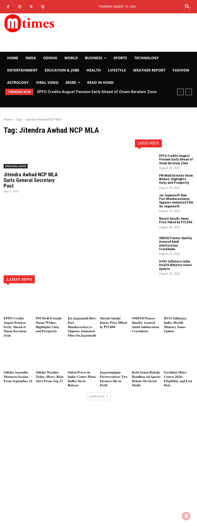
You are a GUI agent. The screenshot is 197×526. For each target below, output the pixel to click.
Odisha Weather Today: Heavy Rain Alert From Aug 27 (49, 376)
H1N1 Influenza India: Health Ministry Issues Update (175, 265)
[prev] (180, 92)
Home (8, 119)
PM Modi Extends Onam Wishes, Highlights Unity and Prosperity (176, 179)
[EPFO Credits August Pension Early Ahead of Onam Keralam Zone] (145, 161)
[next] (188, 92)
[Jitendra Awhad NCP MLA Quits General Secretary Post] (33, 153)
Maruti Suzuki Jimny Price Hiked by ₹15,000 (175, 220)
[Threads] (42, 6)
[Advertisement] (131, 32)
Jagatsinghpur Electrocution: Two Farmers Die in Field (113, 379)
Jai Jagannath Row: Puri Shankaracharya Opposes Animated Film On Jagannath (176, 200)
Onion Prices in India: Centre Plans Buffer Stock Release (82, 379)
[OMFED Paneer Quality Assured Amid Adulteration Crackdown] (145, 243)
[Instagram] (19, 6)
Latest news (19, 279)
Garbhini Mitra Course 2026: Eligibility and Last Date (178, 379)
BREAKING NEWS (15, 166)
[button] (187, 7)
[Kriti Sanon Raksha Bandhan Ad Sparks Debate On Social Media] (146, 356)
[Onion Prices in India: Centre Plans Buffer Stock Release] (82, 356)
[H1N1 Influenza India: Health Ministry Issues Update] (145, 267)
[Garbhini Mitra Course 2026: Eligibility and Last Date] (178, 356)
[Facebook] (8, 6)
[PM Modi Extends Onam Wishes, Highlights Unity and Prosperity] (145, 181)
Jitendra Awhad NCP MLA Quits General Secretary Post (31, 180)
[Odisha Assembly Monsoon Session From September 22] (18, 356)
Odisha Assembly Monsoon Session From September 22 (18, 376)
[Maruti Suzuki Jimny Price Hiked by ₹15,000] (145, 224)
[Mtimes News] (33, 23)
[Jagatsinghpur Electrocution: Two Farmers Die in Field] (114, 356)
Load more (96, 396)
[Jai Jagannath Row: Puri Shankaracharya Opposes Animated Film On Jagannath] (145, 201)
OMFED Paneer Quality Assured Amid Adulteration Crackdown (175, 243)
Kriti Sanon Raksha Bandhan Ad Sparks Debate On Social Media (146, 379)
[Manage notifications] (186, 516)
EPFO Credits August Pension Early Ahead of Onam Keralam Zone (96, 91)
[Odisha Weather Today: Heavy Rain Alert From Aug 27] (50, 356)
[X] (31, 6)
